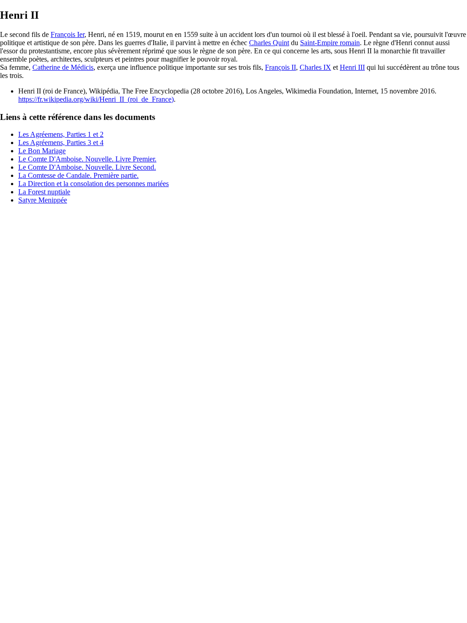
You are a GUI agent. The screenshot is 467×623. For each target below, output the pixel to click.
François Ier (67, 34)
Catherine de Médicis (62, 67)
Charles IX (315, 67)
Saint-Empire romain (330, 43)
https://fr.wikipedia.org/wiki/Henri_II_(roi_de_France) (96, 99)
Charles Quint (269, 43)
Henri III (352, 67)
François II (280, 67)
